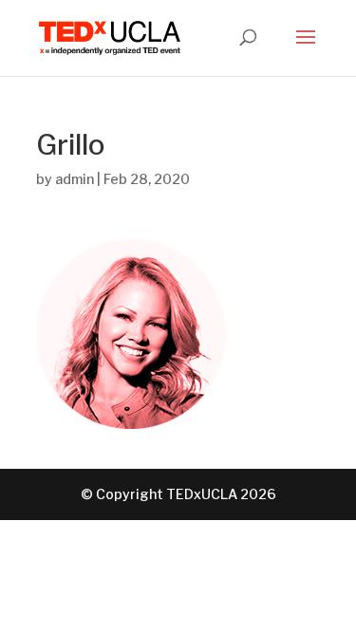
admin (74, 179)
